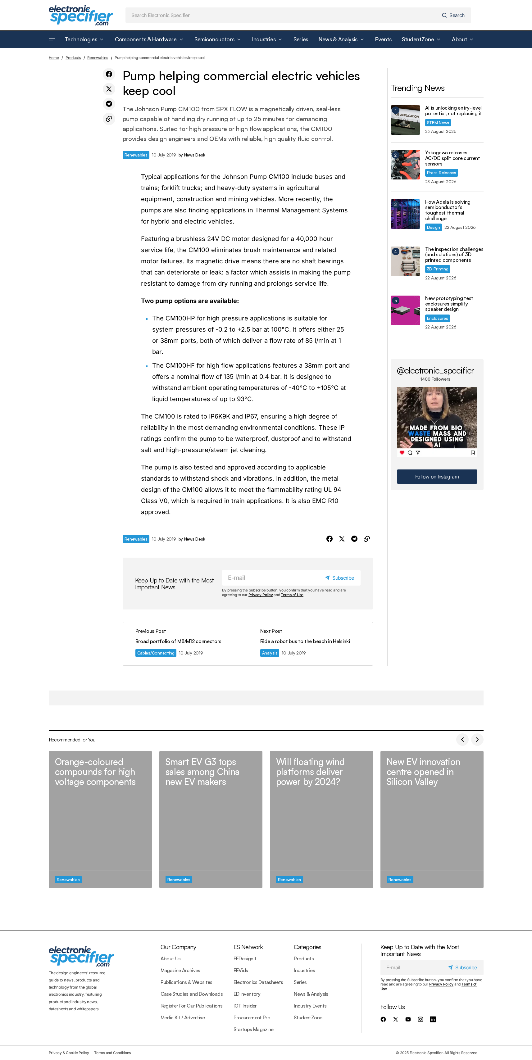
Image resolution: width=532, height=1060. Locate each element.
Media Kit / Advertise (183, 1017)
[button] (51, 39)
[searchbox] (282, 15)
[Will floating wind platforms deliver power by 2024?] (321, 819)
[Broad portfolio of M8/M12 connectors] (185, 644)
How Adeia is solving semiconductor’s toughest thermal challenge (448, 210)
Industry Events (310, 1006)
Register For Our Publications (191, 1006)
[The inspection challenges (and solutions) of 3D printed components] (405, 261)
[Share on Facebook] (109, 74)
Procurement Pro (252, 1017)
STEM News (438, 122)
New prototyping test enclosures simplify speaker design (449, 304)
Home (54, 57)
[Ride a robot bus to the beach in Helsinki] (310, 644)
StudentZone (308, 1017)
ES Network (248, 947)
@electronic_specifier (435, 370)
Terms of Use (292, 594)
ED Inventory (247, 994)
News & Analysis (311, 994)
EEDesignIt (245, 958)
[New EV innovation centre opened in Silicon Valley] (432, 819)
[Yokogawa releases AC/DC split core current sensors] (405, 164)
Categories (307, 947)
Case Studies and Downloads (192, 994)
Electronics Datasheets (258, 982)
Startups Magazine (254, 1029)
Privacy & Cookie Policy (69, 1052)
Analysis (270, 652)
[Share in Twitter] (109, 89)
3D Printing (437, 268)
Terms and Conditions (112, 1052)
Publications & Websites (186, 982)
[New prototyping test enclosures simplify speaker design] (405, 310)
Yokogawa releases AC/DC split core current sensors (452, 158)
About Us (171, 958)
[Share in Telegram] (109, 104)
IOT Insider (245, 1006)
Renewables (97, 57)
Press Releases (441, 172)
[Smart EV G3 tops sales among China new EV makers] (210, 819)
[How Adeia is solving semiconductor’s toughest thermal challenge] (405, 214)
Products (73, 57)
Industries (304, 970)
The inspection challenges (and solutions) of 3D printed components (454, 255)
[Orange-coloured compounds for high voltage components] (100, 819)
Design (433, 227)
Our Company (178, 947)
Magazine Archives (180, 970)
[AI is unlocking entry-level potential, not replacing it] (405, 120)
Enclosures (437, 318)
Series (300, 982)
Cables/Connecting (156, 652)
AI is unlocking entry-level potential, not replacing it (453, 110)
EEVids (241, 970)
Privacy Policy (260, 594)
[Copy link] (109, 118)
